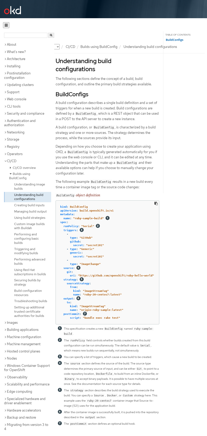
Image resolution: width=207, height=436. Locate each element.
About (11, 44)
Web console (16, 99)
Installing (13, 66)
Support (13, 92)
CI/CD (11, 161)
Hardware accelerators (24, 410)
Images (12, 322)
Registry (13, 146)
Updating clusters (20, 85)
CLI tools (14, 106)
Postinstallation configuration (17, 75)
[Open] (6, 25)
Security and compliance (25, 113)
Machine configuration (24, 337)
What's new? (16, 52)
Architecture (16, 59)
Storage (13, 139)
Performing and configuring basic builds (26, 238)
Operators (15, 154)
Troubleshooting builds (30, 301)
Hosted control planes (23, 351)
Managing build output (30, 211)
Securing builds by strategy (27, 282)
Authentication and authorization (20, 123)
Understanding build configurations (28, 197)
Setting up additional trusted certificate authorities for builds (29, 311)
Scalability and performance (28, 384)
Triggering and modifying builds (26, 251)
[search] (51, 35)
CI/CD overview (24, 168)
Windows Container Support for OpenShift (27, 367)
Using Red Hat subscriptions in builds (30, 272)
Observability (17, 377)
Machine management (23, 344)
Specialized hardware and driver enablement (24, 401)
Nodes (12, 358)
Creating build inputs (29, 205)
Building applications (23, 329)
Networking (15, 132)
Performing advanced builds (29, 261)
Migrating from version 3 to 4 (26, 426)
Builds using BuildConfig (98, 46)
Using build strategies (29, 218)
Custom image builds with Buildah (29, 226)
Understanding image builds (29, 186)
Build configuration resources (28, 293)
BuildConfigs (174, 40)
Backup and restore (21, 417)
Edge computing (19, 391)
